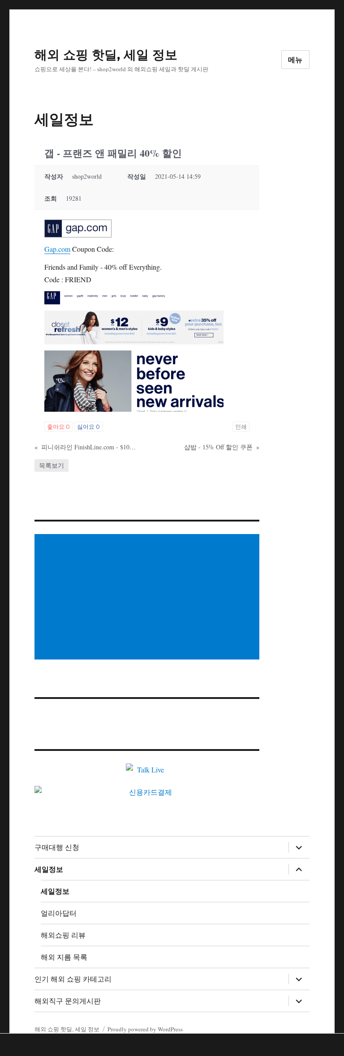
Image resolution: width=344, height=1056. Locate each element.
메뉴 (295, 60)
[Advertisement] (149, 597)
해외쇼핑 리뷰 (63, 935)
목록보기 (51, 465)
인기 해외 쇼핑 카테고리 (73, 979)
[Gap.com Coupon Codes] (78, 227)
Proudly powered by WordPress (145, 1029)
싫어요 (88, 426)
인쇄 (241, 426)
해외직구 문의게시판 (67, 1001)
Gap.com (57, 249)
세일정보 (48, 869)
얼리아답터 (59, 913)
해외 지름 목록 (64, 957)
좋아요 (58, 426)
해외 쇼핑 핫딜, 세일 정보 (105, 54)
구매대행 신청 (56, 847)
